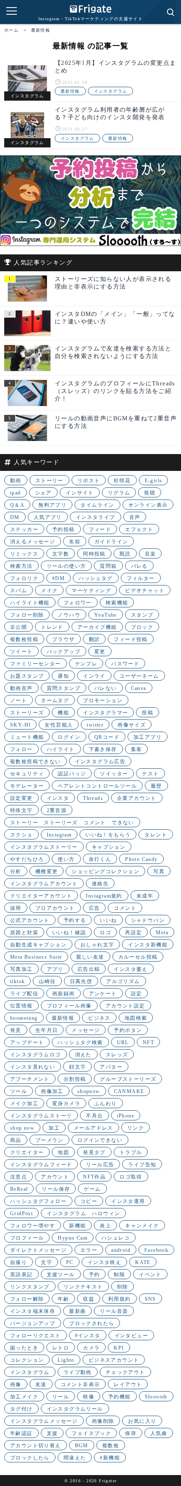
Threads (93, 798)
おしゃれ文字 (97, 945)
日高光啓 (81, 981)
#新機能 (110, 1458)
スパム (18, 590)
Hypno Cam (73, 1238)
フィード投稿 (130, 639)
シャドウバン (148, 920)
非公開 (18, 627)
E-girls (153, 481)
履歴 (156, 786)
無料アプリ (52, 505)
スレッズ (117, 1055)
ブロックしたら (30, 1458)
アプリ (55, 969)
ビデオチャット (145, 590)
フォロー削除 (27, 615)
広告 (94, 908)
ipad (15, 493)
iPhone (125, 1116)
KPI (119, 1348)
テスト (150, 774)
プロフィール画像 (69, 1006)
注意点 (18, 1177)
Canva (138, 688)
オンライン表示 (148, 505)
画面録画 (63, 994)
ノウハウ (69, 615)
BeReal (19, 1189)
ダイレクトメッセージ (38, 1250)
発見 (15, 1030)
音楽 (150, 554)
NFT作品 (94, 1177)
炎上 (105, 1226)
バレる (139, 566)
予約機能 (119, 1397)
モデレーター (27, 786)
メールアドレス (93, 1128)
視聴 (149, 493)
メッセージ (86, 1030)
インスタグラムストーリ (41, 1116)
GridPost (21, 1213)
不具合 (94, 1116)
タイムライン (97, 505)
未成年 (144, 896)
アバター (111, 1067)
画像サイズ (131, 725)
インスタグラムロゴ (35, 1055)
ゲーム (92, 1189)
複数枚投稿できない (35, 761)
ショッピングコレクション (105, 871)
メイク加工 (24, 1103)
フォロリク (24, 578)
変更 (100, 652)
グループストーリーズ (128, 1079)
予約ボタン (128, 1030)
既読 (125, 554)
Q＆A (17, 505)
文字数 (60, 554)
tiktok (17, 981)
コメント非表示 (80, 1384)
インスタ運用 (128, 1201)
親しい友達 (90, 957)
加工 (54, 1128)
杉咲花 (122, 481)
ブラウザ (63, 639)
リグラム (119, 493)
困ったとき (24, 1348)
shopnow (88, 1091)
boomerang (24, 1018)
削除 (122, 1287)
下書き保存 (103, 749)
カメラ (91, 1348)
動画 (15, 481)
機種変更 (46, 871)
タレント (155, 835)
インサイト (80, 493)
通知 (63, 676)
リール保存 (56, 1189)
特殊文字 (21, 810)
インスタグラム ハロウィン (83, 1213)
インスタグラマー (105, 713)
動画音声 (21, 688)
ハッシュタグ (95, 578)
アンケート (103, 994)
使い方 (66, 859)
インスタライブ (95, 517)
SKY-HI (20, 725)
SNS (150, 1299)
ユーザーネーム (139, 676)
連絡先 (100, 884)
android (120, 1250)
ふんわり (105, 1103)
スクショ (21, 835)
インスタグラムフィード (41, 1165)
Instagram (59, 835)
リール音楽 (114, 1311)
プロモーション (102, 700)
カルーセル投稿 (138, 957)
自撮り (18, 1262)
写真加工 (21, 969)
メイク (49, 590)
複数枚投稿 (24, 639)
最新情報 (70, 91)
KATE (143, 1262)
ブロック (142, 627)
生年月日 (46, 1030)
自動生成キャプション (38, 945)
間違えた (75, 1458)
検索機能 (117, 603)
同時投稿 (94, 554)
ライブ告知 (142, 1165)
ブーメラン (49, 1140)
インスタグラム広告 (100, 761)
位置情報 (21, 1006)
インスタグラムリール (75, 1409)
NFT (148, 1042)
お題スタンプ (27, 676)
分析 (15, 871)
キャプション (108, 847)
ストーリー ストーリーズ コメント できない (72, 823)
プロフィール (27, 1238)
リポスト (88, 481)
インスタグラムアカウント (44, 884)
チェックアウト (125, 1372)
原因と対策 (24, 932)
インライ (94, 676)
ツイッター (114, 774)
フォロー (21, 749)
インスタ (58, 798)
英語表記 (21, 1275)
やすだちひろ (27, 859)
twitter (95, 725)
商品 (15, 1140)
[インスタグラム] (27, 78)
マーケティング (91, 590)
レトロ (60, 1348)
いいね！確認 (69, 932)
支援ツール (61, 1275)
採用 (15, 908)
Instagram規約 (104, 896)
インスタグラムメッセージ (44, 1421)
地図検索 (136, 1018)
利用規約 (119, 1299)
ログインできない (99, 1140)
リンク (135, 1128)
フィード (100, 529)
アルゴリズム (123, 981)
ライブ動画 (78, 1372)
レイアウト (128, 1384)
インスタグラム (111, 91)
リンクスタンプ (30, 1287)
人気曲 (158, 1433)
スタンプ (142, 615)
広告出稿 (88, 969)
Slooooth (156, 1397)
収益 (88, 1299)
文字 (46, 1262)
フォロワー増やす (32, 1226)
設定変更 (21, 798)
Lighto (66, 1360)
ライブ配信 (24, 994)
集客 (136, 749)
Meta (162, 932)
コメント (125, 908)
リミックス (24, 554)
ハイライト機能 (30, 603)
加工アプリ (147, 737)
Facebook (156, 1250)
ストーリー (49, 481)
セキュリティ (27, 774)
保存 (130, 1433)
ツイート (21, 652)
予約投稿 (63, 529)
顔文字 (77, 1067)
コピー (88, 1201)
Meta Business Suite (36, 957)
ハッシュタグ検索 (80, 1042)
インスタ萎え (130, 969)
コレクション (27, 1360)
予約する (75, 920)
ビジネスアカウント (113, 1360)
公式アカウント (30, 920)
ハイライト (61, 749)
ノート (18, 700)
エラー (88, 1250)
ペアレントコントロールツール (97, 786)
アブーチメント (30, 1079)
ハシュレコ (115, 1238)
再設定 (133, 932)
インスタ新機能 (148, 945)
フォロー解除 (27, 1299)
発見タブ (94, 1152)
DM (15, 517)
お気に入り (142, 1421)
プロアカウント (55, 908)
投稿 (147, 713)
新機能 (77, 1226)
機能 (63, 713)
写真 (159, 871)
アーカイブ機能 (97, 627)
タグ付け (21, 1409)
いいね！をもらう (107, 835)
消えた (83, 1055)
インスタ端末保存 (32, 1311)
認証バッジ (72, 774)
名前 (74, 542)
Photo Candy (141, 859)
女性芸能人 (59, 725)
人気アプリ (48, 517)
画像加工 (52, 1091)
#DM (58, 578)
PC (70, 1262)
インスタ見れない (32, 1067)
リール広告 (100, 1165)
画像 (15, 1384)
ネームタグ (55, 700)
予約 (94, 1275)
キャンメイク (142, 1226)
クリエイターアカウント (41, 896)
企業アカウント (137, 798)
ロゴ (105, 932)
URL (123, 1042)
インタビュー (131, 1336)
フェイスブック (91, 1433)
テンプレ (86, 664)
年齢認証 (21, 1433)
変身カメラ (66, 1103)
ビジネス (99, 1018)
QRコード (107, 737)
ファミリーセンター (35, 664)
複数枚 (110, 1446)
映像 (88, 1397)
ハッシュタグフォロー (38, 1201)
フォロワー (78, 603)
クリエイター (27, 1152)
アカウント (55, 1177)
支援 (52, 1433)
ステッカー (24, 529)
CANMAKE (129, 1091)
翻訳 (94, 639)
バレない (105, 688)
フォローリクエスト (35, 1336)
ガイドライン (111, 542)
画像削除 (103, 1421)
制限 (119, 1275)
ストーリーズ (27, 713)
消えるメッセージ (32, 542)
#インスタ (88, 1336)
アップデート (27, 1042)
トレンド (52, 627)
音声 (135, 517)
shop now (22, 1128)
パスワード (125, 664)
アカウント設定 (125, 1006)
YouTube (105, 615)
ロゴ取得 (131, 1177)
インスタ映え (104, 1262)
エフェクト (139, 529)
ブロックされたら (91, 1323)
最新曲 (77, 1311)
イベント (150, 1275)
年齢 (63, 1299)
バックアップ (63, 652)
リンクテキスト (83, 1287)
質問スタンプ (63, 688)
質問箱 (108, 566)
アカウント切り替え (35, 1446)
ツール (18, 1091)
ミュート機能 (27, 737)
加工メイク (24, 1397)
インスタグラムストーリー (44, 847)
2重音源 (57, 810)
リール (60, 1397)
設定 (136, 994)
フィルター (141, 578)
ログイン (69, 737)
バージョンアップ (32, 1323)
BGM (81, 1446)
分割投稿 (75, 1079)
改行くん (100, 859)
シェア (43, 493)
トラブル (131, 1152)
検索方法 (21, 566)
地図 (63, 1152)
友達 (41, 1384)
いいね (108, 920)
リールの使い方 (66, 566)
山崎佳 (47, 981)
